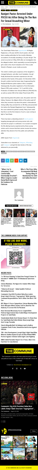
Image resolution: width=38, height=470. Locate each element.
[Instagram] (17, 369)
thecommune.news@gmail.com (22, 365)
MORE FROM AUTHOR (26, 206)
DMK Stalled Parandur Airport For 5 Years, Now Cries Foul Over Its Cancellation (18, 341)
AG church (8, 151)
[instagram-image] (7, 442)
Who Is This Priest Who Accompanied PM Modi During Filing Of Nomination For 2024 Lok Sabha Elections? (29, 173)
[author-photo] (19, 193)
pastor (15, 151)
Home (2, 7)
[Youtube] (25, 369)
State (7, 10)
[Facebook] (3, 161)
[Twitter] (7, 161)
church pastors (28, 119)
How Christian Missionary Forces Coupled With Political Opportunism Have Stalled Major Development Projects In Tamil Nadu (19, 313)
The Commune (7, 24)
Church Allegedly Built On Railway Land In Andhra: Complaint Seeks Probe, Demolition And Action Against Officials (19, 327)
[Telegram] (21, 161)
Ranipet (4, 153)
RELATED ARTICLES (12, 206)
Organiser (15, 138)
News (6, 7)
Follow (34, 431)
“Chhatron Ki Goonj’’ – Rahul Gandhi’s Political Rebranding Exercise (16, 290)
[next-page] (20, 230)
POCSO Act (21, 151)
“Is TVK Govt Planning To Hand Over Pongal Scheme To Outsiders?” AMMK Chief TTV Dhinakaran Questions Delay (6, 221)
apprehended (23, 50)
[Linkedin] (25, 161)
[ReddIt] (16, 161)
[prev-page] (18, 230)
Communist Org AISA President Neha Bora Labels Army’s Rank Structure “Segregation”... (18, 407)
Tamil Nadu (14, 10)
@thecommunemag (14, 430)
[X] (21, 369)
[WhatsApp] (12, 161)
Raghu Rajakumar (30, 151)
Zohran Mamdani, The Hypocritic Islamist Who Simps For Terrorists (18, 285)
